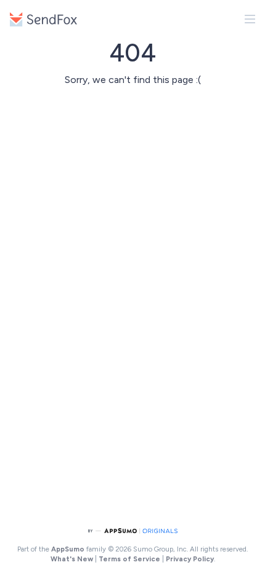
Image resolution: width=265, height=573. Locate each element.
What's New (72, 559)
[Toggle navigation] (250, 19)
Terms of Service (129, 559)
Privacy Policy (190, 559)
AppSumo (68, 549)
